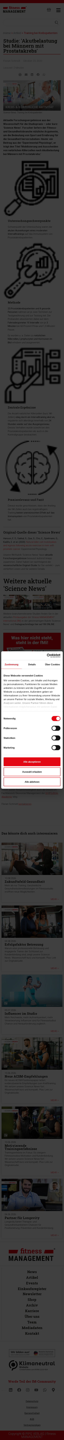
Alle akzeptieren (32, 761)
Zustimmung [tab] (11, 664)
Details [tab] (32, 664)
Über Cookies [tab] (52, 664)
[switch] (56, 728)
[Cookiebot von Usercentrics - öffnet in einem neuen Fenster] (46, 656)
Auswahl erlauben (32, 771)
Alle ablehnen (32, 781)
